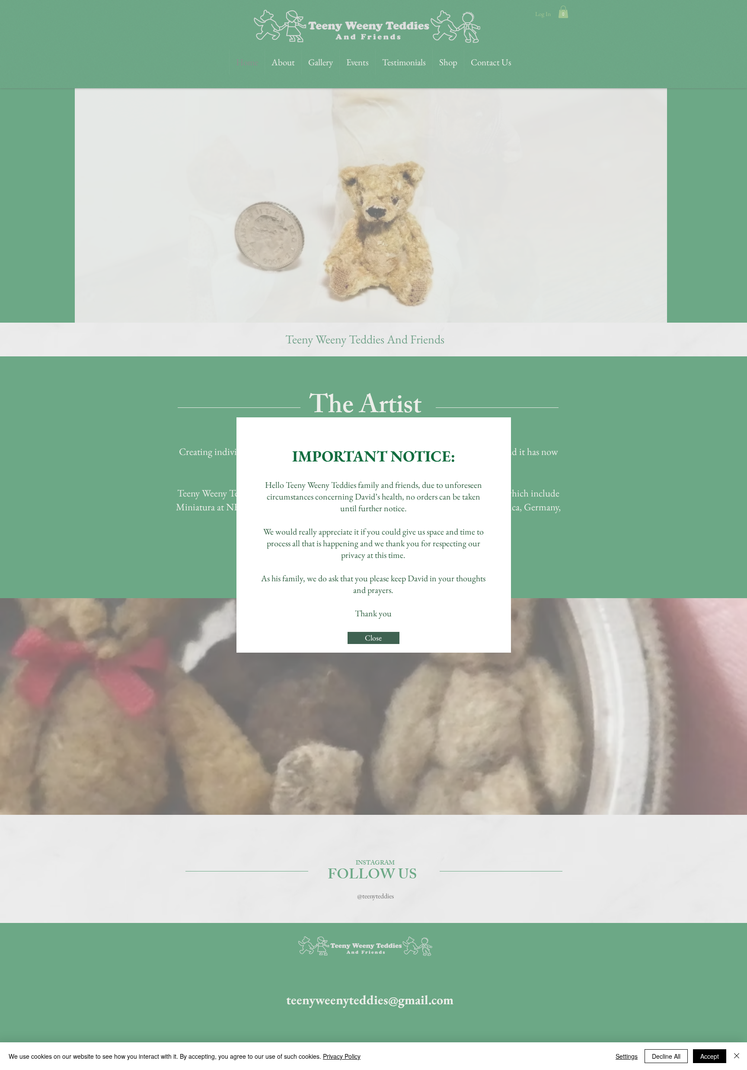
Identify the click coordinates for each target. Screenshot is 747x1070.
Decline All (666, 1056)
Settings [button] (627, 1056)
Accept (709, 1056)
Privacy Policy (342, 1056)
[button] (373, 638)
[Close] (736, 1056)
